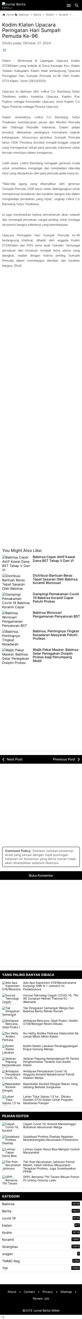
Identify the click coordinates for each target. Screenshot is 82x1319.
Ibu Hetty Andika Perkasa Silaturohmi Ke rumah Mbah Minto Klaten (50, 1035)
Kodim (7, 1232)
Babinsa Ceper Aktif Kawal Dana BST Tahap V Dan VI (54, 559)
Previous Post (64, 759)
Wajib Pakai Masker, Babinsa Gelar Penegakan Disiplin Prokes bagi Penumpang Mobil (55, 655)
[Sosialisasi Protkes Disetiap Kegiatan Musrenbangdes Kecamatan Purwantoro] (12, 1140)
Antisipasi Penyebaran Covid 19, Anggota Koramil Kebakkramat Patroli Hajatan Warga (48, 1074)
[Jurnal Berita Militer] (19, 5)
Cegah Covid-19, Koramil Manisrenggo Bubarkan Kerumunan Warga (49, 1125)
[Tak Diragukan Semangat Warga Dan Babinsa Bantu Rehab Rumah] (11, 1011)
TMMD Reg (11, 1261)
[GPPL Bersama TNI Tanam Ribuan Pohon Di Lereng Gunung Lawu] (12, 1180)
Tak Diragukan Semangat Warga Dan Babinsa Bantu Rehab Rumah (48, 1009)
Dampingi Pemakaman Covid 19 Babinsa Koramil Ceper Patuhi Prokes (56, 597)
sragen (7, 1254)
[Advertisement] (41, 321)
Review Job (41, 1298)
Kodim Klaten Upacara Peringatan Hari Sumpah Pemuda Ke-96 (31, 30)
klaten (7, 1225)
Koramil (8, 1239)
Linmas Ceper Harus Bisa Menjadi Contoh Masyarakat (51, 1151)
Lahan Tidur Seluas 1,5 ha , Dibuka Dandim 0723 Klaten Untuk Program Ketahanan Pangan (48, 1100)
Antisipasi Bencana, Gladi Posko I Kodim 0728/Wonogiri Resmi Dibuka (50, 1022)
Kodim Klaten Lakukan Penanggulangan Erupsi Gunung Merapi (50, 1047)
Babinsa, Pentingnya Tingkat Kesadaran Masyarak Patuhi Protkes (56, 635)
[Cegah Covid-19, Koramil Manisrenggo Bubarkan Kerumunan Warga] (12, 1127)
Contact (29, 1291)
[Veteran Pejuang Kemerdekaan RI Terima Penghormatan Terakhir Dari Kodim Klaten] (11, 1062)
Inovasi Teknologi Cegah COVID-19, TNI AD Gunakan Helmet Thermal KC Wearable (50, 998)
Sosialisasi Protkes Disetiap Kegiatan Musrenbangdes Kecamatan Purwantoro (50, 1138)
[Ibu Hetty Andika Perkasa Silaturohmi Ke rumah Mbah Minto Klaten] (11, 1037)
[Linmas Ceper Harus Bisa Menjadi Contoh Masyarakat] (12, 1153)
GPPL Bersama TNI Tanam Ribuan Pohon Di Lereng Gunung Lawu (51, 1178)
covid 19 (9, 1218)
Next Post (14, 759)
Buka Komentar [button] (41, 875)
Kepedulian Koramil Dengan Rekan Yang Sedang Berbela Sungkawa (50, 1085)
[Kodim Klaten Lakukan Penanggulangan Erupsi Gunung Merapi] (11, 1049)
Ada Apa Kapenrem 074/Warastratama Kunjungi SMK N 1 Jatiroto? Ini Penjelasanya (49, 986)
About (12, 1291)
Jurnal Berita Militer (46, 1310)
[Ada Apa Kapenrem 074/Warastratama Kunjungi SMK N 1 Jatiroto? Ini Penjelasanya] (11, 986)
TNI (5, 1268)
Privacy (47, 1291)
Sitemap (66, 1291)
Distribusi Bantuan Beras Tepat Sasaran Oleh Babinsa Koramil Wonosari (55, 579)
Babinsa (8, 1204)
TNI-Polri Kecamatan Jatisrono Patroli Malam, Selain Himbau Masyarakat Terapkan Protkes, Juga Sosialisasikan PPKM (49, 1166)
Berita (6, 1211)
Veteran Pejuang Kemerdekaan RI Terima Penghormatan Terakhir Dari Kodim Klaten (51, 1062)
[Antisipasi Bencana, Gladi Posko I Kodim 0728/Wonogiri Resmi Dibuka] (11, 1024)
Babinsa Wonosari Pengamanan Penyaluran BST (56, 614)
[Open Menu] (68, 5)
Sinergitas (10, 1247)
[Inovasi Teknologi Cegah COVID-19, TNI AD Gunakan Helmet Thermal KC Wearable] (11, 999)
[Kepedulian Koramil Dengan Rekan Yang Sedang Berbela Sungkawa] (11, 1087)
